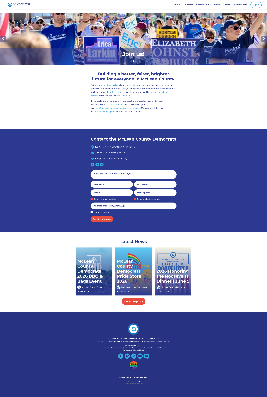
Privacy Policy (101, 342)
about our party (110, 85)
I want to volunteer (102, 212)
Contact (189, 5)
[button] (3, 39)
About (177, 5)
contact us (136, 108)
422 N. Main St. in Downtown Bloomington (125, 342)
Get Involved (202, 5)
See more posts (133, 301)
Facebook (98, 111)
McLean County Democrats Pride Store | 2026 (130, 271)
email (138, 381)
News (217, 5)
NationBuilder (138, 384)
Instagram (110, 111)
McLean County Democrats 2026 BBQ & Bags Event (90, 271)
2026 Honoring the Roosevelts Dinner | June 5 (173, 276)
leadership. (130, 85)
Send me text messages (148, 199)
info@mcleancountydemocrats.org (157, 342)
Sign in (256, 5)
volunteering (116, 92)
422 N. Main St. (113, 104)
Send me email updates (105, 199)
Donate (226, 5)
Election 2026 (240, 5)
